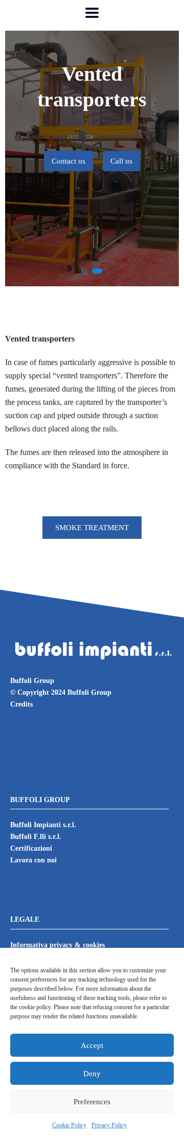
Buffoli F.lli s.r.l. (35, 836)
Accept (92, 1045)
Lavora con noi (33, 860)
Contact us (68, 161)
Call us (121, 161)
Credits (21, 704)
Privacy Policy (109, 1125)
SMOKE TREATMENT (92, 527)
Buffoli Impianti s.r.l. (43, 825)
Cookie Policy (69, 1125)
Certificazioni (31, 848)
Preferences (92, 1102)
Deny (92, 1073)
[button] (84, 271)
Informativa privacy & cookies (57, 945)
